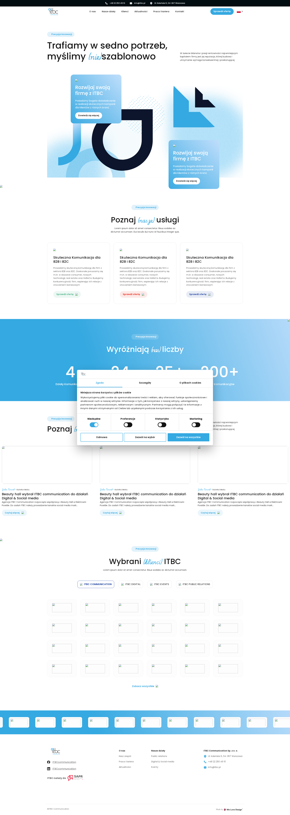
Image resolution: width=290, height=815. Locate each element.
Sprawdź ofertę (222, 11)
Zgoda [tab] (100, 382)
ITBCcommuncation (64, 762)
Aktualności (140, 11)
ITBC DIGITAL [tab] (132, 584)
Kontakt (179, 11)
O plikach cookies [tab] (190, 382)
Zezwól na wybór (145, 437)
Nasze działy (108, 11)
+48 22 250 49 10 (117, 3)
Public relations (159, 756)
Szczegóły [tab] (145, 382)
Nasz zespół (125, 756)
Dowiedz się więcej (88, 115)
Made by (219, 809)
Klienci (124, 11)
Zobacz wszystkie (143, 686)
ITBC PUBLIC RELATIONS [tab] (196, 584)
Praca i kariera (161, 11)
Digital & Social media (162, 761)
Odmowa (101, 437)
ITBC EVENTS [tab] (161, 584)
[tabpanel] (145, 636)
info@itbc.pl (139, 3)
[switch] (128, 424)
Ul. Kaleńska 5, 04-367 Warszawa (169, 3)
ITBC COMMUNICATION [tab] (98, 584)
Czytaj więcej (12, 512)
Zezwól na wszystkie (188, 437)
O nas (92, 11)
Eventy (154, 767)
